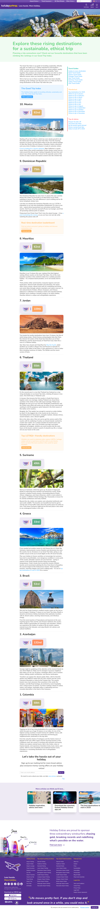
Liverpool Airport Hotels (62, 877)
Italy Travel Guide (74, 78)
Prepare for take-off (74, 122)
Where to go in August (75, 106)
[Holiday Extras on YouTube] (18, 884)
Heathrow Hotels (60, 864)
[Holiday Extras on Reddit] (21, 884)
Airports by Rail (30, 877)
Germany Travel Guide (75, 80)
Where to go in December (76, 113)
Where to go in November (76, 111)
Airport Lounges (30, 866)
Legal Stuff (76, 890)
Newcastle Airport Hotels (62, 885)
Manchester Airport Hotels (62, 870)
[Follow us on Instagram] (12, 884)
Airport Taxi (29, 881)
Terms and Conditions (79, 883)
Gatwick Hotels (60, 861)
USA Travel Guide (74, 83)
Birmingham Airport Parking (44, 872)
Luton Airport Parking (42, 868)
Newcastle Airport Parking (43, 885)
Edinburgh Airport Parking (43, 883)
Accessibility (77, 870)
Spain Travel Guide (74, 73)
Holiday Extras (9, 6)
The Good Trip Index (74, 123)
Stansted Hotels (60, 866)
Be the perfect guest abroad (77, 125)
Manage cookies (84, 907)
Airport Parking (30, 861)
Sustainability (77, 868)
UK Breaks (29, 885)
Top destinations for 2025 (76, 92)
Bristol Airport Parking (42, 881)
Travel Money (29, 879)
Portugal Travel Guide (75, 76)
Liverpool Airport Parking (43, 877)
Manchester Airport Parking (44, 870)
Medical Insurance (30, 870)
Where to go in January (75, 94)
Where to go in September (76, 108)
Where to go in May (74, 101)
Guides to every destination (77, 71)
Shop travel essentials (79, 877)
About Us (76, 861)
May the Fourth (51, 345)
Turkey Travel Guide (74, 82)
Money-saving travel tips (76, 127)
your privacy (52, 776)
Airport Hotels (30, 864)
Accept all (94, 907)
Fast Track (28, 883)
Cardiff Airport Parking (42, 874)
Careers (75, 864)
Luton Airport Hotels (61, 868)
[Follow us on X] (9, 884)
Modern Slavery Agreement (80, 892)
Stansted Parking (41, 866)
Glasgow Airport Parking (43, 879)
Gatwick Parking (41, 861)
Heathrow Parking (41, 864)
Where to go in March (75, 97)
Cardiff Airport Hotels (61, 874)
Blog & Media (77, 874)
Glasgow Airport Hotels (62, 879)
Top (63, 779)
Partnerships (77, 872)
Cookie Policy (77, 885)
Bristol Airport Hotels (61, 881)
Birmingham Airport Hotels (62, 872)
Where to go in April (74, 99)
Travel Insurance (30, 868)
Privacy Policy (77, 888)
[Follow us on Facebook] (5, 884)
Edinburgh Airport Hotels (62, 883)
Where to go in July (74, 104)
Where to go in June (74, 103)
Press (75, 866)
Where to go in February (76, 95)
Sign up (61, 772)
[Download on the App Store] (12, 895)
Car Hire (28, 872)
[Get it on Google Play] (12, 898)
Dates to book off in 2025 (76, 129)
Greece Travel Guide (74, 75)
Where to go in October (75, 110)
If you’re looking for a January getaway (32, 148)
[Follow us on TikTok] (15, 884)
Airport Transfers (30, 874)
